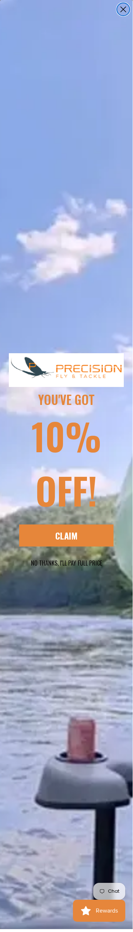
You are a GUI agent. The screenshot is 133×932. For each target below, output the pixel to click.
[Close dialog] (123, 9)
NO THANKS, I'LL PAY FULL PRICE (66, 563)
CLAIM (66, 535)
